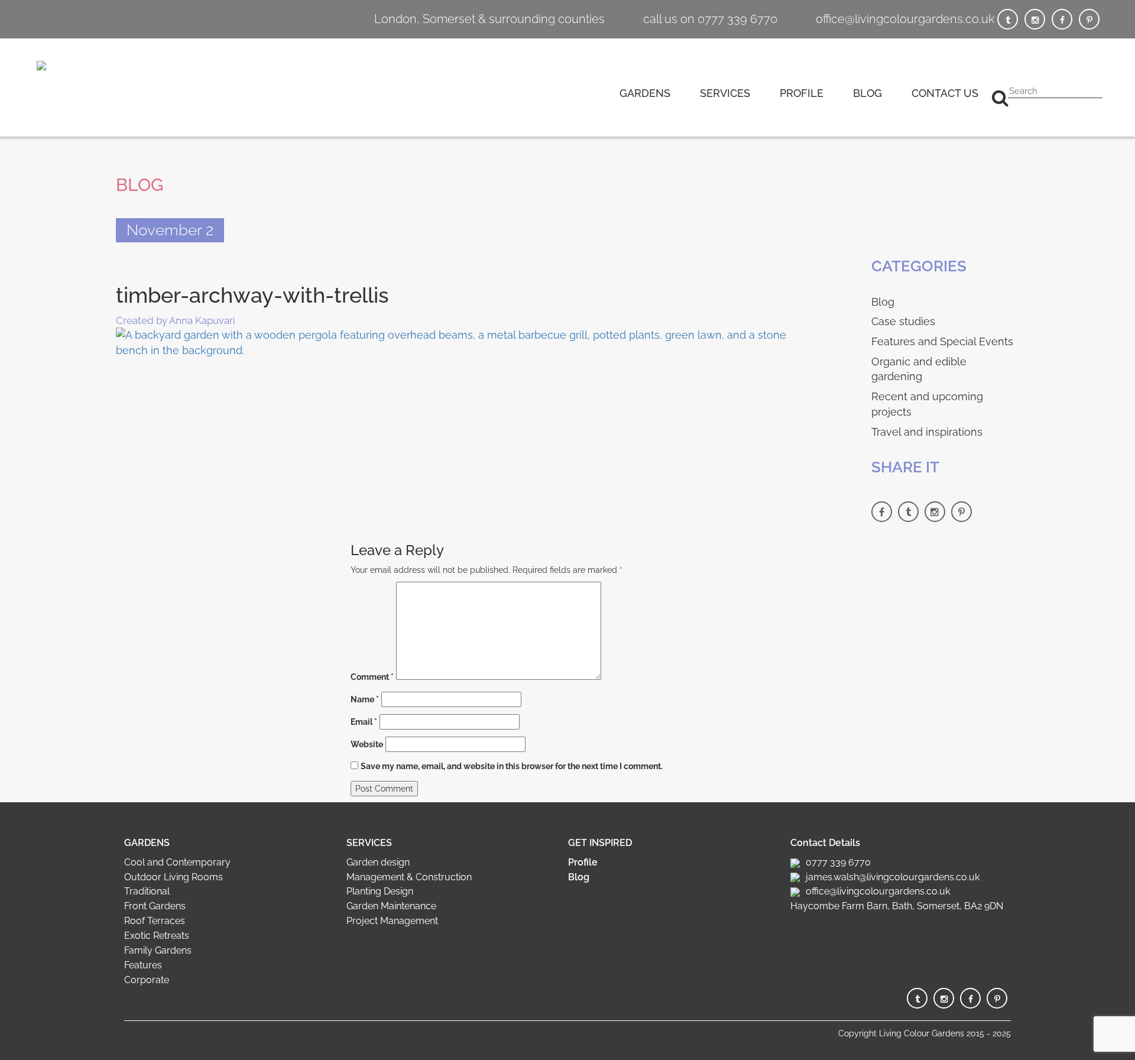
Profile (801, 93)
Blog (867, 93)
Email (364, 722)
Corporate (146, 980)
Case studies (903, 321)
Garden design (378, 862)
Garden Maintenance (391, 906)
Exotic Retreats (156, 935)
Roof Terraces (154, 920)
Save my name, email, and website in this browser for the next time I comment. (512, 766)
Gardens (645, 93)
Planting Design (379, 891)
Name (365, 699)
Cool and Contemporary (177, 862)
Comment (372, 677)
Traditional (147, 891)
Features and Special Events (942, 341)
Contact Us (945, 93)
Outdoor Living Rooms (173, 877)
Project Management (392, 920)
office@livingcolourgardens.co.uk (905, 19)
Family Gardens (158, 950)
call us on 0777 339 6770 (710, 19)
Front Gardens (155, 906)
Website (367, 744)
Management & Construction (409, 877)
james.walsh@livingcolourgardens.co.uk (893, 877)
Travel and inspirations (926, 432)
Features (143, 965)
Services (725, 93)
